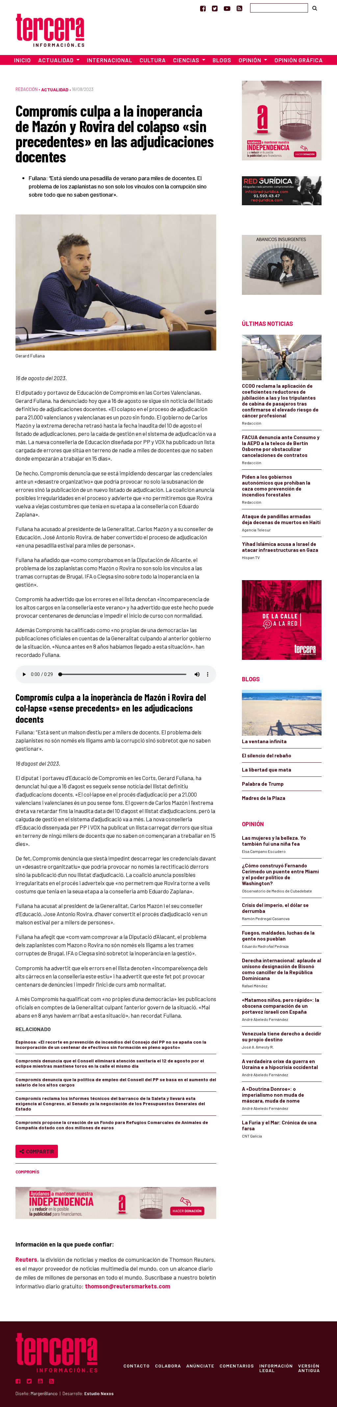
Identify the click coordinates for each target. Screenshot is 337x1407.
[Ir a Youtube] (227, 8)
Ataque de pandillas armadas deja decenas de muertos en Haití (281, 519)
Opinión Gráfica (298, 60)
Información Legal (276, 1368)
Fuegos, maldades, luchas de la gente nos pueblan (278, 936)
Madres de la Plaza (263, 798)
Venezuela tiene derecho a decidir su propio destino (281, 1036)
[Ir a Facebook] (203, 8)
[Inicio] (50, 29)
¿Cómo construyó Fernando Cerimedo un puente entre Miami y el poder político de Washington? (280, 874)
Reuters (26, 1259)
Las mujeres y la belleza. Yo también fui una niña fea (274, 841)
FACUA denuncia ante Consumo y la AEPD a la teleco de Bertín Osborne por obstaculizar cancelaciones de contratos (281, 446)
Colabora (168, 1365)
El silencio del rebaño (266, 755)
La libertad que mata (266, 770)
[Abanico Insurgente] (282, 266)
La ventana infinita (264, 741)
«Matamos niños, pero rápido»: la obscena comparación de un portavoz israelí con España (280, 1006)
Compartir (39, 1151)
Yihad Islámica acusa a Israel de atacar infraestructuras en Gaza (280, 547)
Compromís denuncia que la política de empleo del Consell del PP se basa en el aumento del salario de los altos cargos (115, 1082)
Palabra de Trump (263, 784)
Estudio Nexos (99, 1393)
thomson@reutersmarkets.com (127, 1286)
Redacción (26, 89)
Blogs (222, 60)
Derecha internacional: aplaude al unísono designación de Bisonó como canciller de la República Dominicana (281, 969)
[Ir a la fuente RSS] (239, 8)
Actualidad (54, 89)
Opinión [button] (251, 60)
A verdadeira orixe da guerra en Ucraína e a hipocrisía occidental (280, 1064)
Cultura (153, 60)
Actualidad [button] (56, 60)
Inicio (22, 60)
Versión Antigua (309, 1368)
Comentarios (237, 1365)
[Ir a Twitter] (215, 8)
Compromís (27, 1171)
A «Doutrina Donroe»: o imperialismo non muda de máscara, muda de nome (273, 1095)
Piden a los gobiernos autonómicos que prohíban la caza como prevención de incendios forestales (276, 485)
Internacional (109, 60)
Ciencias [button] (187, 60)
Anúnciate (200, 1365)
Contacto (136, 1365)
